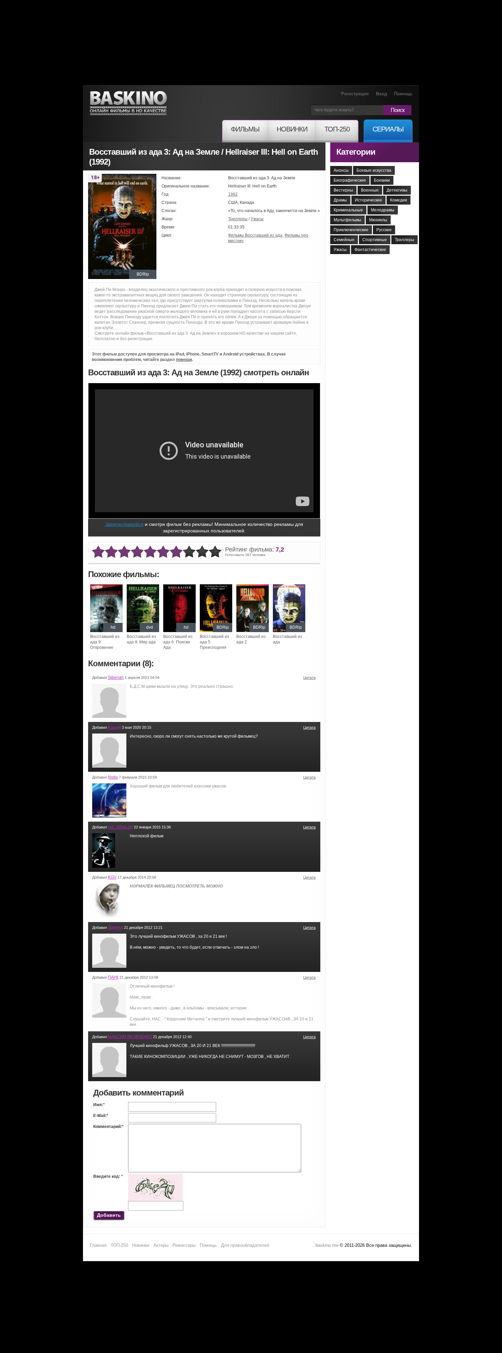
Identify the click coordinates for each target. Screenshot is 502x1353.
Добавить (109, 1215)
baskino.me (327, 1245)
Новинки (140, 1245)
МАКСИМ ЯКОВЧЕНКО (130, 1036)
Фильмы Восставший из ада (255, 235)
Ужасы (257, 219)
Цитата (309, 677)
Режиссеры (184, 1245)
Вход (381, 93)
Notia (113, 777)
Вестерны (343, 190)
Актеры (160, 1245)
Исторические (368, 200)
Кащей (114, 727)
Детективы (397, 190)
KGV (112, 877)
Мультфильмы (347, 220)
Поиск (397, 110)
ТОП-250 (119, 1245)
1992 (233, 194)
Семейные (344, 239)
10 (215, 552)
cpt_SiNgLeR (120, 827)
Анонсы (341, 170)
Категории (355, 151)
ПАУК (113, 977)
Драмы (340, 200)
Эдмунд (115, 927)
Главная (98, 1245)
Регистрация (355, 93)
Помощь (403, 93)
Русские (384, 229)
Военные (370, 190)
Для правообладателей (245, 1245)
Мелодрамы (382, 210)
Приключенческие (351, 229)
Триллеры (238, 219)
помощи (184, 359)
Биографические (350, 180)
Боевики (382, 180)
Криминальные (348, 210)
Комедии (398, 200)
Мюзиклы (378, 220)
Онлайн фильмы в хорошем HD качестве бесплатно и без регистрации (128, 103)
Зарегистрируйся (124, 524)
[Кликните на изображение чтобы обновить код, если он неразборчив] (155, 1176)
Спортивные (374, 239)
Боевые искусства (374, 170)
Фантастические (370, 249)
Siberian (116, 677)
